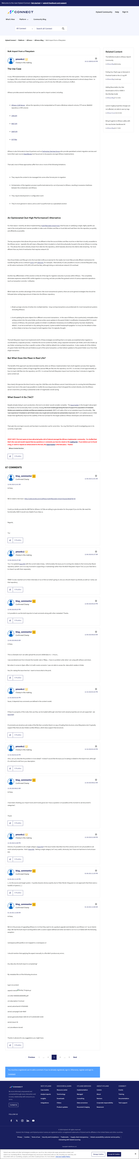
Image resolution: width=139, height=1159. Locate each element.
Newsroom (100, 1107)
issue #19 (40, 847)
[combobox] (50, 28)
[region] (69, 1154)
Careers (99, 1090)
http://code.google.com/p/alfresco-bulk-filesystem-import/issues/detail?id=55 (50, 499)
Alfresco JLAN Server (18, 105)
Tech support (123, 1103)
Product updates (62, 1107)
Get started (35, 3)
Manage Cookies (98, 1154)
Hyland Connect (10, 40)
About (99, 1094)
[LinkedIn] (27, 1120)
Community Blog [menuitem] (40, 19)
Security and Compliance (50, 1137)
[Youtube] (33, 1120)
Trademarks (65, 1137)
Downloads (60, 1098)
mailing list (74, 442)
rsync (32, 263)
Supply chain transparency (79, 1137)
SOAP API (14, 132)
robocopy (40, 263)
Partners (99, 1098)
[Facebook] (11, 1120)
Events (121, 1090)
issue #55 (22, 564)
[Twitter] (16, 1120)
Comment (11, 1074)
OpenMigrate (28, 154)
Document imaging (83, 1107)
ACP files (14, 139)
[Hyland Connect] (20, 12)
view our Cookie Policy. (62, 1157)
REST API (14, 124)
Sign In (125, 12)
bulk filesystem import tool (51, 226)
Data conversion (82, 1103)
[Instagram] (22, 1120)
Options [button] (96, 58)
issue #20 (11, 715)
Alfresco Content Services (16, 448)
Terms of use (36, 1137)
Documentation (124, 1098)
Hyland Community (104, 12)
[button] (10, 456)
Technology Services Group (51, 151)
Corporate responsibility (105, 1103)
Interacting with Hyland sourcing (69, 1140)
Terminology (61, 1094)
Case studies (45, 1090)
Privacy (19, 1137)
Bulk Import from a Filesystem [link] (56, 40)
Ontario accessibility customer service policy (105, 1137)
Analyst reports (46, 1094)
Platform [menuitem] (22, 19)
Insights (43, 1098)
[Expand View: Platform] (28, 19)
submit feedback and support (54, 3)
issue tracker (75, 405)
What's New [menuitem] (10, 19)
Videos (59, 1103)
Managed (80, 1094)
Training (121, 1094)
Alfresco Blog (39, 40)
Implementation (82, 1090)
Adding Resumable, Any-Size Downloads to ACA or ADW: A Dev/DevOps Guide (115, 90)
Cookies (27, 1137)
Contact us (13, 1105)
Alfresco (29, 40)
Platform (21, 40)
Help (117, 12)
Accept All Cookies (114, 1154)
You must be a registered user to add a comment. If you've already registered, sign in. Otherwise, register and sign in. (51, 1070)
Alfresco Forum (111, 113)
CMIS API (14, 116)
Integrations (45, 1103)
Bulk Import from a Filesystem (21, 51)
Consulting (80, 1098)
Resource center (62, 1090)
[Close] (135, 1153)
